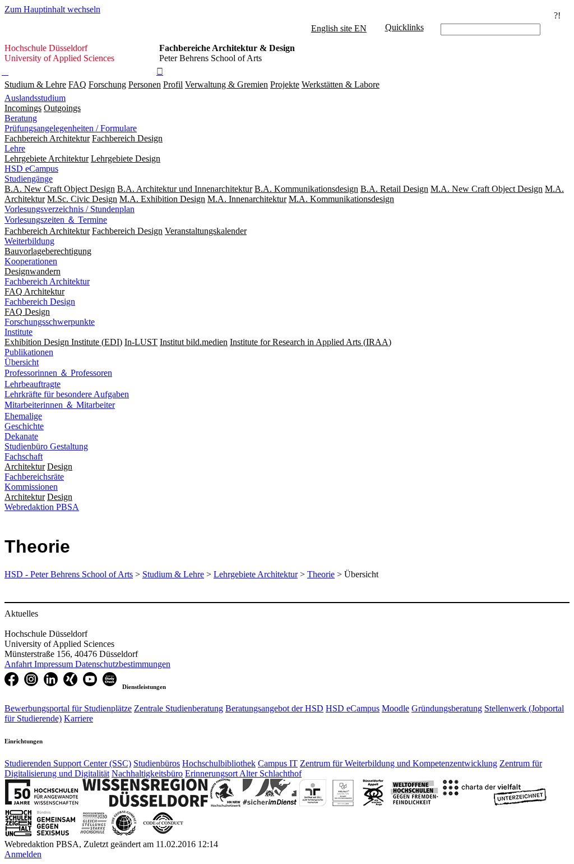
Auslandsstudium (35, 98)
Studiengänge (28, 178)
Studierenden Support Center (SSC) (67, 763)
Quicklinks (404, 27)
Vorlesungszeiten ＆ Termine (55, 219)
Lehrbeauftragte (32, 384)
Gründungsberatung (446, 708)
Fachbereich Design (39, 301)
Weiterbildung (29, 241)
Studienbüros (156, 763)
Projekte (284, 84)
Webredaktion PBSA (41, 507)
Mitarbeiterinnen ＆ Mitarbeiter (59, 405)
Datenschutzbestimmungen (122, 664)
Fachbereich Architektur (47, 281)
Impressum (54, 664)
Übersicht (21, 362)
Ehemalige (23, 416)
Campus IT (278, 763)
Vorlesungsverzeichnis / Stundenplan (69, 209)
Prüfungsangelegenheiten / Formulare (70, 128)
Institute (18, 332)
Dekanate (21, 436)
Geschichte (24, 426)
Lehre (14, 148)
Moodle (395, 708)
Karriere (78, 718)
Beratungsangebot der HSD (274, 708)
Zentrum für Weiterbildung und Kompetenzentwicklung (398, 763)
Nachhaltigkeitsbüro (147, 773)
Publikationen (28, 352)
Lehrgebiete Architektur (256, 574)
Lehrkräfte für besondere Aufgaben (66, 394)
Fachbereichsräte (34, 476)
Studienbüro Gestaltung (46, 446)
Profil (173, 84)
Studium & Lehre (35, 84)
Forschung (107, 84)
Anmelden (22, 854)
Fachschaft (23, 456)
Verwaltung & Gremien (226, 84)
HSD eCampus (31, 168)
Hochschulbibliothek (219, 763)
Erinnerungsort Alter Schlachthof (243, 773)
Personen (144, 84)
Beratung (20, 118)
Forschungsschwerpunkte (49, 322)
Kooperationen (30, 261)
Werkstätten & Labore (340, 84)
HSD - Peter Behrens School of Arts (68, 574)
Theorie (321, 574)
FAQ (77, 84)
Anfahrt (19, 664)
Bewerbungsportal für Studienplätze (68, 708)
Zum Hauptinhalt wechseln (52, 9)
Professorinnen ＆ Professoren (58, 373)
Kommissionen (31, 486)
